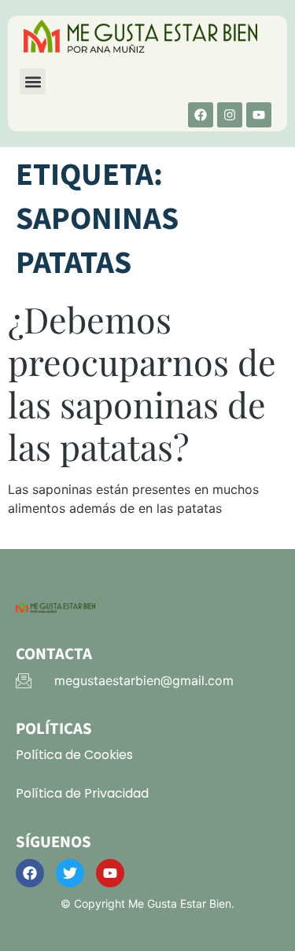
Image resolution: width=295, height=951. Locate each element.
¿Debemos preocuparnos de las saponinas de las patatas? (142, 382)
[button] (33, 81)
